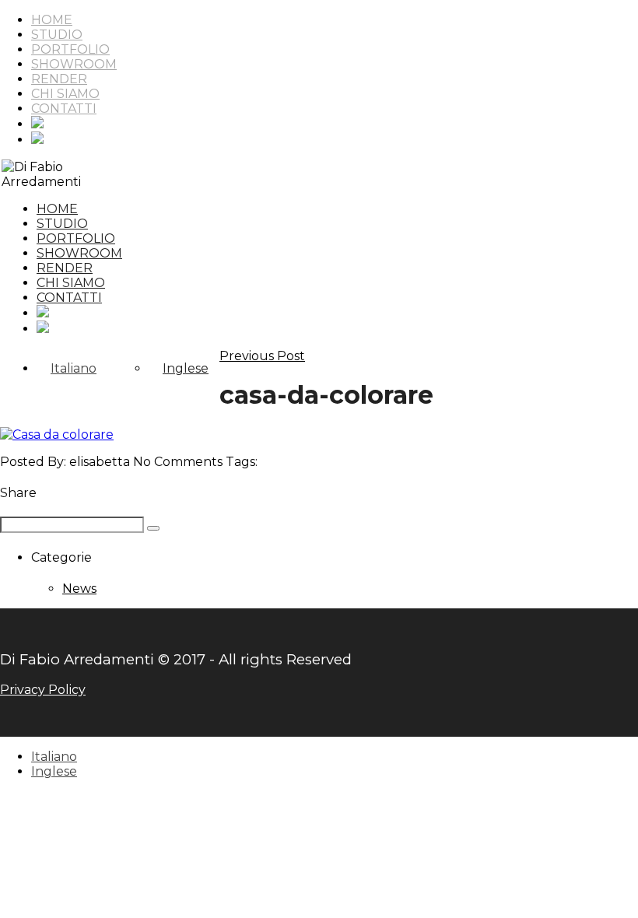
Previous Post (262, 356)
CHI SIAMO (65, 93)
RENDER (59, 79)
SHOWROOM (74, 64)
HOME (51, 19)
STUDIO (56, 34)
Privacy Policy (43, 689)
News (79, 588)
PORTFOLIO (70, 49)
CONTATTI (63, 108)
